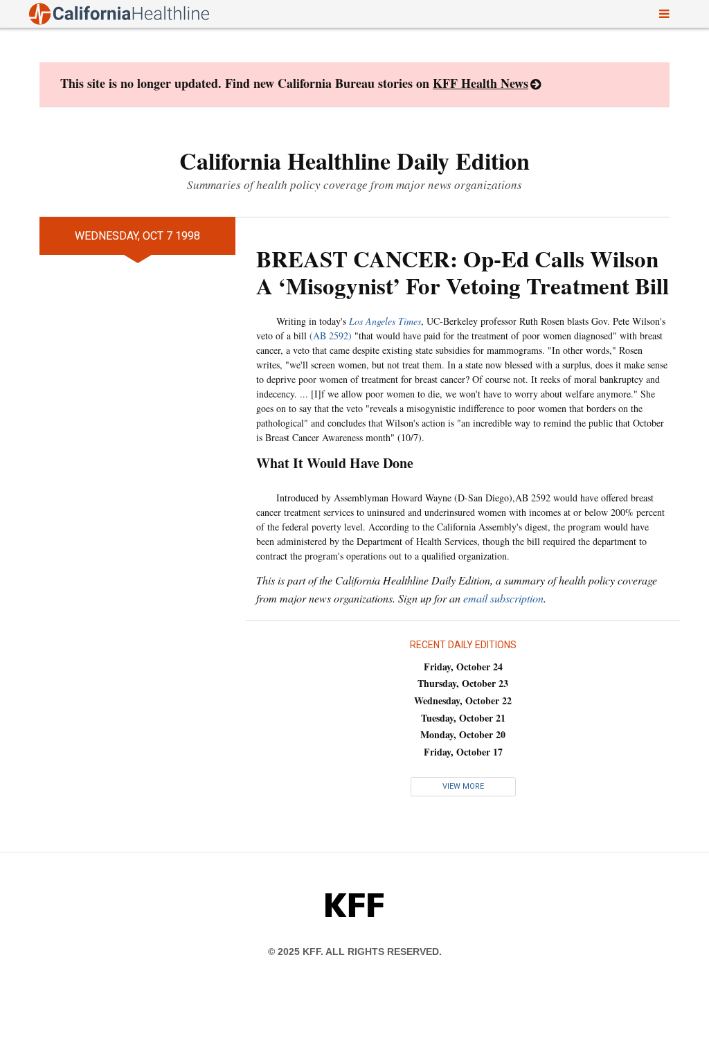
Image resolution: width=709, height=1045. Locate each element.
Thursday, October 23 (463, 683)
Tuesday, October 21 (463, 718)
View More (463, 786)
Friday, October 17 (463, 751)
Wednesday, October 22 (463, 700)
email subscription (503, 598)
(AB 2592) (330, 335)
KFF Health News (480, 83)
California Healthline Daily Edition (354, 160)
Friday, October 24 (463, 666)
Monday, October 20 (462, 734)
